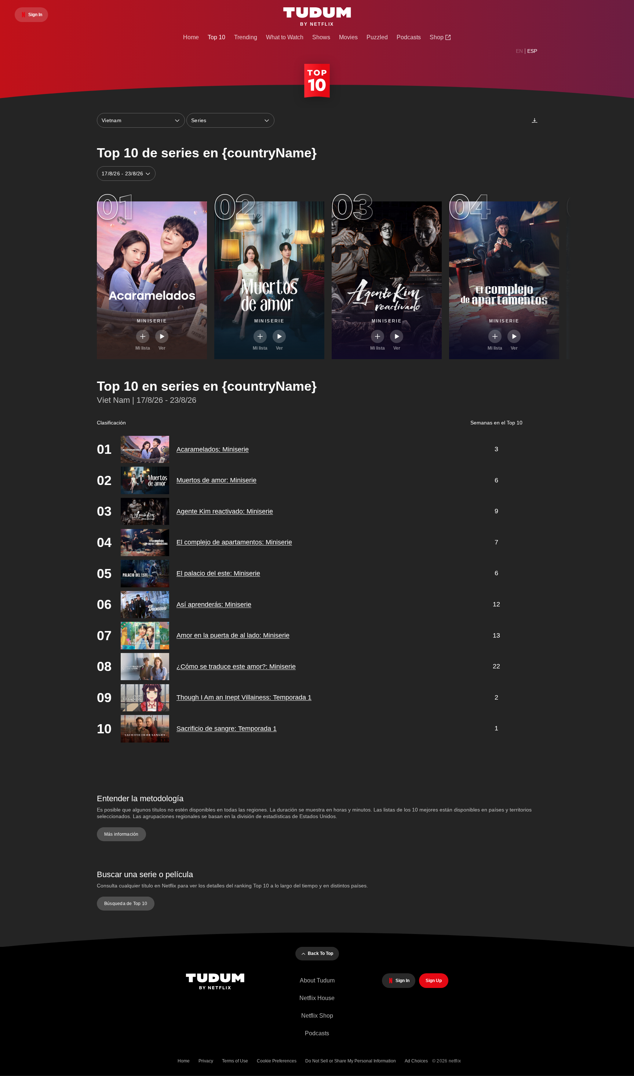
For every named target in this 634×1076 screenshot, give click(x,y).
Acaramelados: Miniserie (212, 449)
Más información (121, 834)
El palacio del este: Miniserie (218, 573)
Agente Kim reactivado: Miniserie (224, 511)
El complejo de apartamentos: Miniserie (234, 542)
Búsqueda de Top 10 (125, 903)
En (519, 51)
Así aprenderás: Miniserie (213, 604)
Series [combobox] (199, 120)
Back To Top (320, 953)
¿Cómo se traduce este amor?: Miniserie (236, 666)
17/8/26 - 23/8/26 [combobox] (122, 173)
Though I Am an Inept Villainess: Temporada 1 (243, 697)
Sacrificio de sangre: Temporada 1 (226, 728)
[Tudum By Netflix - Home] (219, 982)
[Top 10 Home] (317, 82)
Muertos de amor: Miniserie (216, 480)
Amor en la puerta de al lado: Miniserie (232, 635)
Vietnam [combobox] (111, 120)
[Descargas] (534, 120)
